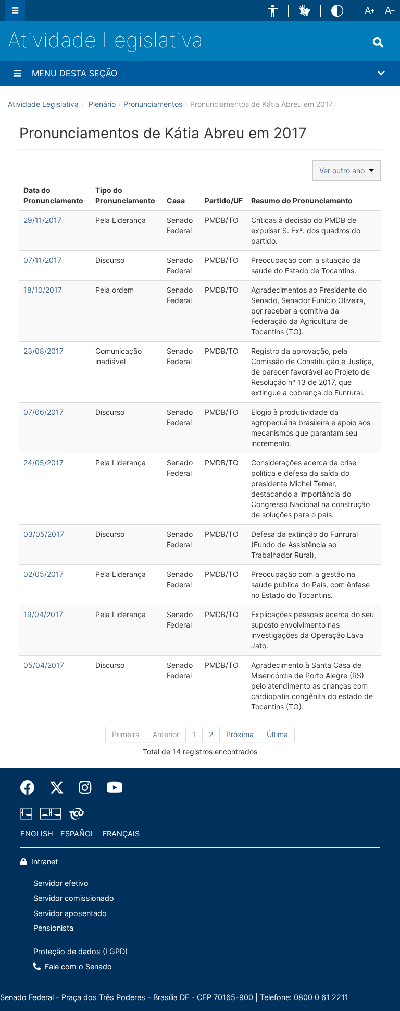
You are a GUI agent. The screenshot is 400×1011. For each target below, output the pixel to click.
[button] (273, 11)
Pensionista (53, 927)
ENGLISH (36, 833)
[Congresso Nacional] (50, 813)
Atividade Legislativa (105, 40)
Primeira (126, 734)
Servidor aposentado (70, 913)
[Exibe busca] (378, 42)
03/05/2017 (43, 533)
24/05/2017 (43, 462)
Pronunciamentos (152, 104)
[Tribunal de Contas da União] (75, 813)
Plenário (102, 104)
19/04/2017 (43, 614)
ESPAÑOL (77, 833)
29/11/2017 (42, 219)
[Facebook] (31, 788)
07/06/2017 (43, 411)
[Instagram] (85, 788)
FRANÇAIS (121, 833)
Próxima (240, 734)
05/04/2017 (43, 664)
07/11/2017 (42, 260)
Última (277, 734)
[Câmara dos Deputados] (28, 813)
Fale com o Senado (77, 966)
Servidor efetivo (61, 882)
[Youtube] (111, 788)
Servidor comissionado (73, 898)
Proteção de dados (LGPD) (80, 951)
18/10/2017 (42, 289)
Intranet (43, 861)
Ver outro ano (344, 170)
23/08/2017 (43, 350)
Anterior (166, 734)
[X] (56, 788)
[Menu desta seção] (17, 73)
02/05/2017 (43, 574)
